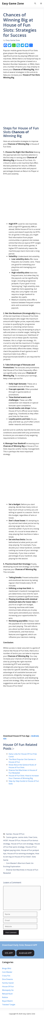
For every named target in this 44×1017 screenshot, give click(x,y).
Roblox (5, 997)
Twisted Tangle (8, 1004)
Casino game (11, 837)
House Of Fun (18, 834)
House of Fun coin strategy (22, 843)
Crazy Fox (6, 975)
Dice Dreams (7, 979)
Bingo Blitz (6, 968)
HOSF (5, 840)
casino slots (23, 837)
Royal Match (7, 1001)
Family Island (8, 983)
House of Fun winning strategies (20, 853)
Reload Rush (7, 993)
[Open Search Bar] (35, 3)
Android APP (25, 953)
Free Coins (33, 837)
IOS (4, 738)
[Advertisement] (22, 103)
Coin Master (7, 972)
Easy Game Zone (13, 3)
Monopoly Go (8, 990)
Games (9, 834)
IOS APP (9, 953)
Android (35, 736)
